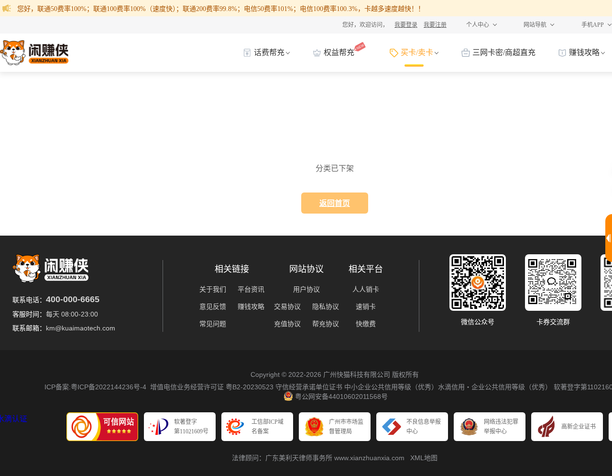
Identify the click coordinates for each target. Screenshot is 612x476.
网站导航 (535, 25)
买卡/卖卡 (417, 52)
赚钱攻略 (584, 52)
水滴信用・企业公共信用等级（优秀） (495, 387)
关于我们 (212, 289)
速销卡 (366, 306)
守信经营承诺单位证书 (307, 387)
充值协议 (287, 324)
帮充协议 (325, 324)
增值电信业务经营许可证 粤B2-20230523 (211, 387)
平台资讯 (251, 289)
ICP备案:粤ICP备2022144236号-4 (95, 387)
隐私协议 (325, 306)
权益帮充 (339, 52)
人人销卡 (365, 289)
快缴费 (366, 324)
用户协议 (306, 289)
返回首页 (334, 203)
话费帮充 (269, 52)
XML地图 (423, 458)
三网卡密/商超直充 (504, 52)
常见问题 (212, 324)
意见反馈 (212, 306)
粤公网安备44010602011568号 (341, 396)
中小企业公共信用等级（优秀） (390, 387)
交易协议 (287, 306)
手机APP (592, 25)
